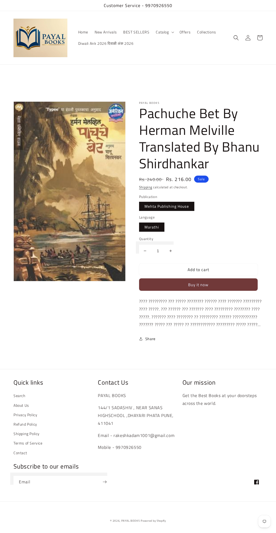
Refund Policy (25, 424)
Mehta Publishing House (166, 206)
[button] (164, 32)
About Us (21, 405)
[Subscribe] (105, 482)
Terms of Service (28, 443)
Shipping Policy (26, 433)
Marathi (151, 227)
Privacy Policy (25, 415)
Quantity (146, 238)
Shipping (145, 187)
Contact (20, 453)
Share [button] (150, 338)
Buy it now (198, 285)
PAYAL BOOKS (130, 521)
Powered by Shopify (153, 521)
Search (19, 395)
